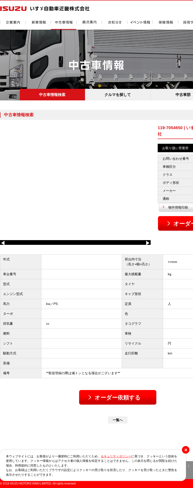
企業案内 (12, 25)
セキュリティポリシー (116, 456)
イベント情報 (140, 25)
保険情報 (165, 25)
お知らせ (114, 25)
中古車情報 (63, 25)
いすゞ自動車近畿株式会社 (44, 8)
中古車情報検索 (52, 95)
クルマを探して (118, 95)
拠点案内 (89, 25)
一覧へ (118, 420)
